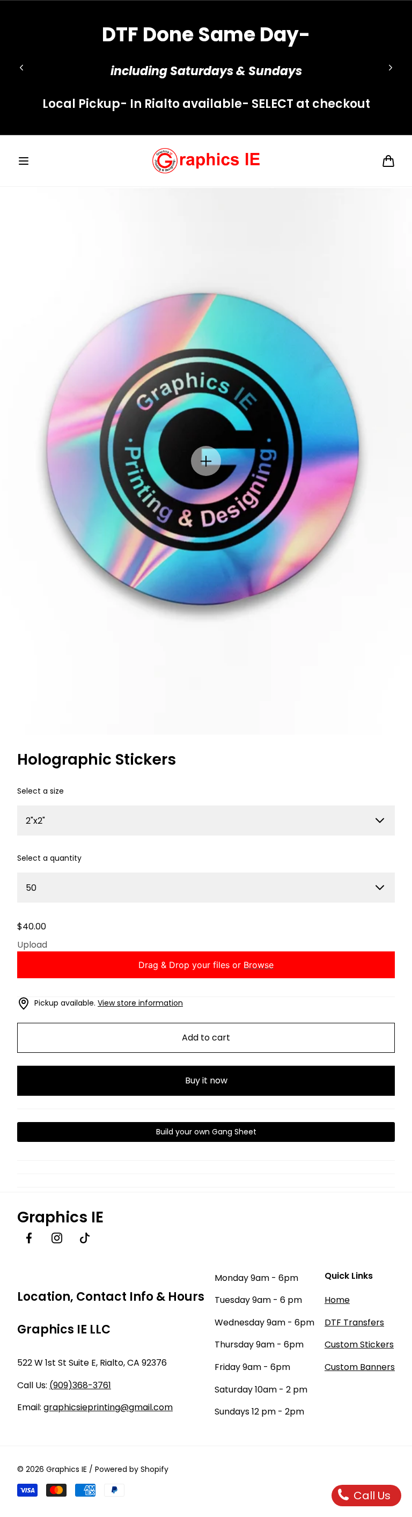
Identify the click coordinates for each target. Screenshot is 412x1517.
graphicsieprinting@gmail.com (108, 1407)
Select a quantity (49, 858)
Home (337, 1300)
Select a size (40, 791)
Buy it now (206, 1080)
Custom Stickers (359, 1344)
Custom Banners (360, 1367)
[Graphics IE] (206, 160)
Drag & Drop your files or (206, 964)
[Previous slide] (21, 67)
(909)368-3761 (80, 1385)
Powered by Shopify (131, 1469)
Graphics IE (66, 1469)
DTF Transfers (354, 1322)
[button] (23, 161)
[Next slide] (390, 67)
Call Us (371, 1495)
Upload (32, 945)
